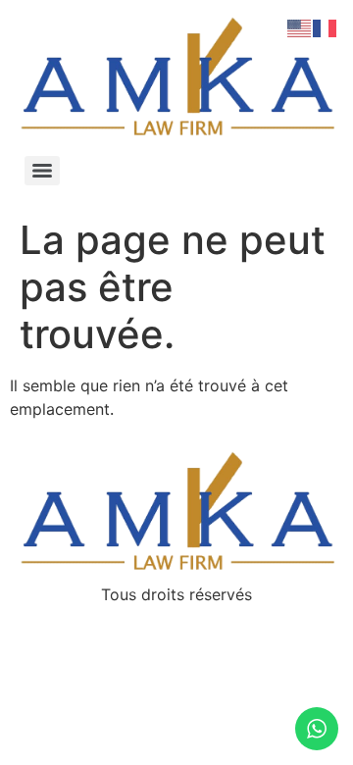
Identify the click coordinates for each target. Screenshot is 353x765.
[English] (300, 26)
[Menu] (42, 170)
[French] (325, 26)
